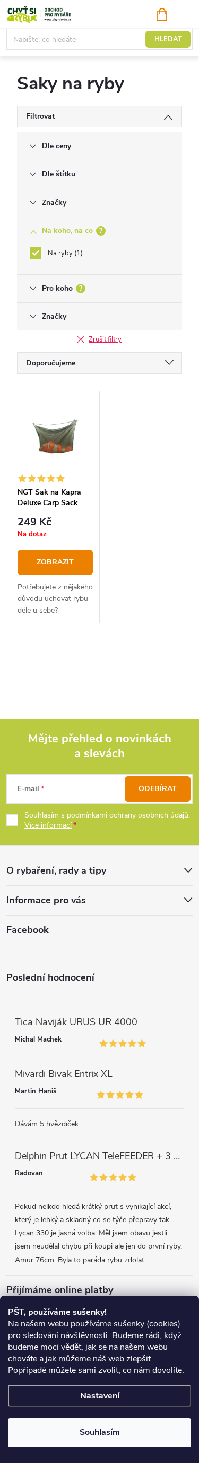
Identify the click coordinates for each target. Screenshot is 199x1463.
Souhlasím (100, 1432)
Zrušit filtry (105, 339)
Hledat (168, 39)
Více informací (48, 825)
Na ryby (64, 253)
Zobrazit (55, 562)
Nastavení (99, 1396)
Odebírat (158, 789)
